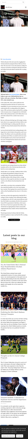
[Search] (23, 2)
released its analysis (20, 362)
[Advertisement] (14, 41)
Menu (25, 7)
